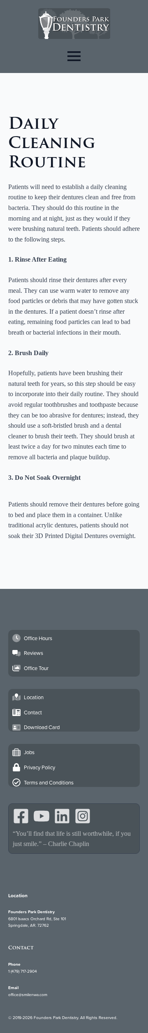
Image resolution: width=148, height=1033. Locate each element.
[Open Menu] (74, 56)
